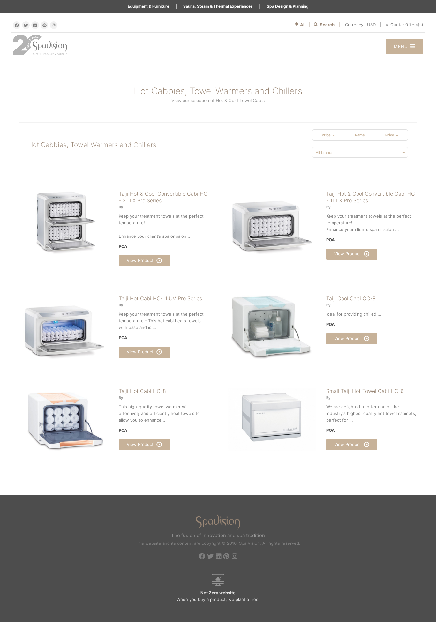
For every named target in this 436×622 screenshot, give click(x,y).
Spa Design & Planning (288, 6)
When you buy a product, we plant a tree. (218, 596)
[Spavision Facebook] (16, 25)
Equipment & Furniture (148, 6)
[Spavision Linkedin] (35, 25)
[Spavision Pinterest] (44, 25)
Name (360, 135)
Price (327, 135)
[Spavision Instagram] (53, 25)
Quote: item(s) (406, 24)
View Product (141, 260)
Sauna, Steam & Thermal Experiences (218, 6)
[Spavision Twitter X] (26, 25)
